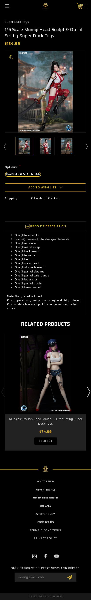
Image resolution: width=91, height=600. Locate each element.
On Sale (45, 506)
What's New (45, 481)
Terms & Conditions (45, 530)
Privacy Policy (45, 538)
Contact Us (45, 522)
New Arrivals (45, 489)
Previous (4, 146)
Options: (13, 167)
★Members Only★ (45, 497)
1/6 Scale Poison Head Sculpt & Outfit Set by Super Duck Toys (45, 421)
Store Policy (45, 514)
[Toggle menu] (13, 6)
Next (86, 146)
